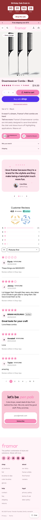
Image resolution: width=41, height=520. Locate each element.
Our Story (25, 468)
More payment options (20, 104)
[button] (20, 228)
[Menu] (2, 28)
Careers (24, 479)
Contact (4, 492)
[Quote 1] (18, 196)
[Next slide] (38, 22)
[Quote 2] (20, 196)
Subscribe (20, 421)
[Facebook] (13, 458)
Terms (11, 516)
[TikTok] (8, 458)
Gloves (4, 483)
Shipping (4, 148)
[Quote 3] (22, 196)
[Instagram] (4, 458)
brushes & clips (7, 476)
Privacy (4, 516)
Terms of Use (26, 496)
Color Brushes (6, 479)
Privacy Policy (27, 492)
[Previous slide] (2, 22)
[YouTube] (23, 458)
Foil (3, 472)
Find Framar (26, 476)
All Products (6, 468)
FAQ (3, 496)
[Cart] (38, 28)
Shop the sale (20, 17)
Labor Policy (26, 500)
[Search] (7, 28)
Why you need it (7, 143)
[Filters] (4, 250)
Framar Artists (26, 472)
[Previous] (14, 196)
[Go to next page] (34, 381)
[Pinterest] (18, 458)
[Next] (26, 196)
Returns (4, 503)
